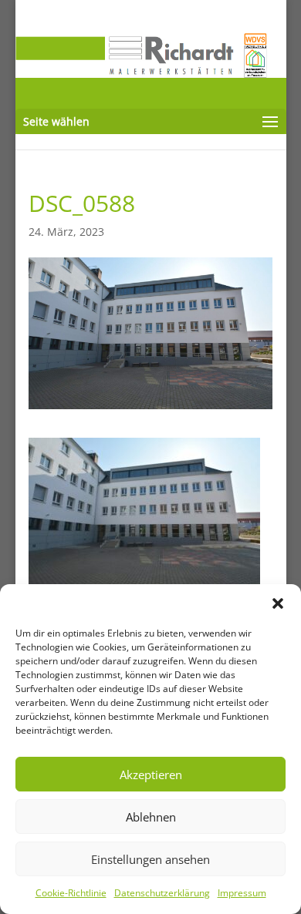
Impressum (242, 892)
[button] (278, 603)
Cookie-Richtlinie (71, 892)
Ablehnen (151, 817)
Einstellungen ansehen (150, 859)
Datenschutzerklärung (162, 892)
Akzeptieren (151, 774)
